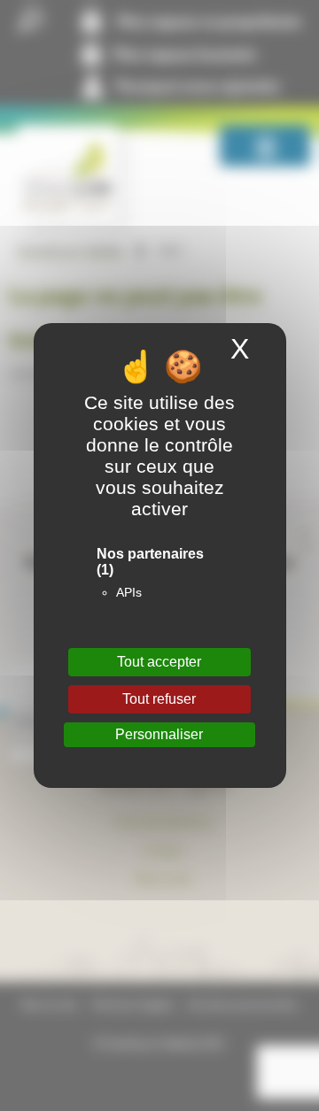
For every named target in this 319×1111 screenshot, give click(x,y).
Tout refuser (159, 698)
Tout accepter (159, 661)
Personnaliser (159, 734)
